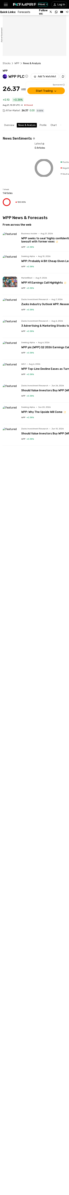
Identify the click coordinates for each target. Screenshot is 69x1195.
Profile (43, 125)
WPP (16, 63)
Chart (54, 125)
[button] (5, 4)
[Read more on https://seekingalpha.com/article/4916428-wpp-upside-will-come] (10, 413)
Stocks (7, 63)
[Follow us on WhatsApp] (56, 12)
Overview (9, 125)
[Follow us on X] (51, 12)
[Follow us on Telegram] (67, 12)
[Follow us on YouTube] (62, 12)
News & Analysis (27, 125)
